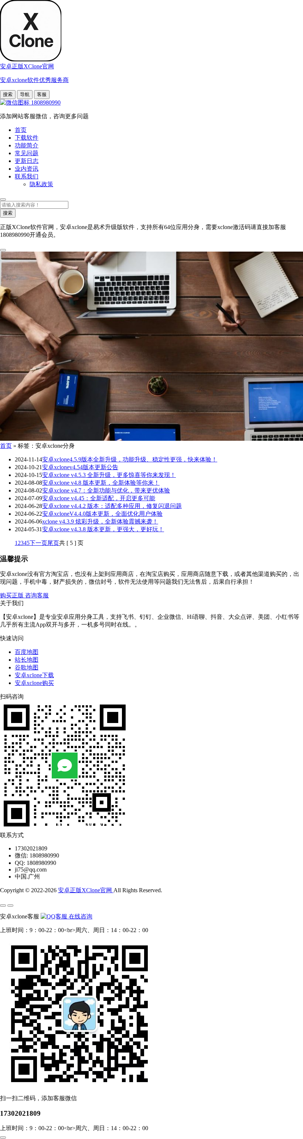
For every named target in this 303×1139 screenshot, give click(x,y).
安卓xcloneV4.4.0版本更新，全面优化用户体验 (102, 514)
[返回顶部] (3, 1137)
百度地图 (26, 652)
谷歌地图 (26, 667)
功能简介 (26, 145)
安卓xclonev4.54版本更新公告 (80, 467)
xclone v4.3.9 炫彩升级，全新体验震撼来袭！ (100, 521)
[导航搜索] (3, 199)
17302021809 (20, 1113)
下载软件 (26, 137)
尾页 (53, 543)
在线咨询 (79, 916)
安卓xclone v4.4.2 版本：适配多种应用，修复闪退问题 (112, 506)
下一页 (38, 543)
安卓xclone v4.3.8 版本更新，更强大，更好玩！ (103, 529)
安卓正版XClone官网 (85, 890)
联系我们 (26, 176)
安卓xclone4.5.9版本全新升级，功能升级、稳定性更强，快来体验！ (129, 459)
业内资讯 (26, 169)
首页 (21, 130)
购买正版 (12, 595)
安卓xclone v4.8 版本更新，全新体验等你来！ (101, 483)
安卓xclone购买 (34, 683)
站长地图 (26, 660)
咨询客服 (37, 595)
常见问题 (26, 153)
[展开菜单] (3, 905)
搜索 (8, 94)
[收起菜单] (10, 905)
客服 (42, 94)
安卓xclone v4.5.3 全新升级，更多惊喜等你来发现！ (109, 475)
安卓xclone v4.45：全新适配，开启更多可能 (98, 498)
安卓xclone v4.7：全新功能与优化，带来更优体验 (106, 490)
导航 (25, 94)
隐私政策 (41, 184)
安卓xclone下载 (34, 675)
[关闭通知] (3, 250)
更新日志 (26, 161)
